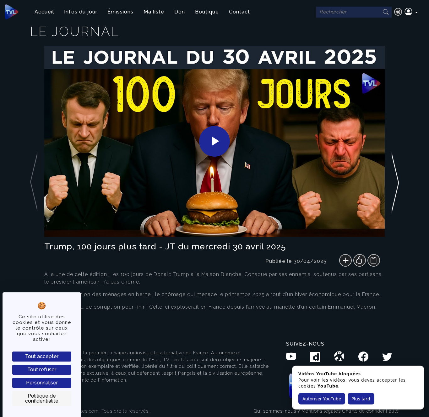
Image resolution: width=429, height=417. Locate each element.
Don (179, 12)
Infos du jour (80, 12)
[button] (411, 12)
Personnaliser (42, 383)
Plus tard (360, 399)
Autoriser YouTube (321, 399)
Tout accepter (41, 356)
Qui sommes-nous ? (277, 411)
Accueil (44, 12)
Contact (239, 12)
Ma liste (154, 12)
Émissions (120, 12)
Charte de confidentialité (370, 411)
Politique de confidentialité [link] (41, 398)
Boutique (207, 12)
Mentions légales (321, 411)
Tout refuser (41, 370)
